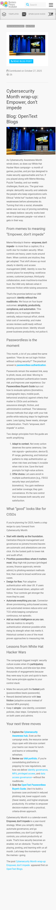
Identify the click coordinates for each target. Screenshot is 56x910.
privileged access (26, 773)
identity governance (38, 769)
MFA (14, 773)
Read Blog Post (22, 61)
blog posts (30, 26)
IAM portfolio (30, 758)
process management (15, 26)
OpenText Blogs (14, 869)
